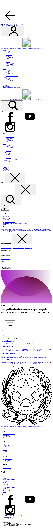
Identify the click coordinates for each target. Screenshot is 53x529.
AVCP (4, 492)
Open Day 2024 (6, 216)
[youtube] (30, 121)
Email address (3, 255)
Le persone (8, 59)
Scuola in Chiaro (6, 435)
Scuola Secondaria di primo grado (12, 338)
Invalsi (4, 437)
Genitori (31, 229)
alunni (48, 229)
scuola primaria (4, 229)
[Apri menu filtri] (10, 327)
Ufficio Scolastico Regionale (9, 432)
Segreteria (45, 229)
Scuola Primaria (6, 218)
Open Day (28, 229)
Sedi (4, 230)
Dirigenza (5, 217)
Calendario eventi (9, 73)
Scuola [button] (4, 50)
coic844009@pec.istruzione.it (23, 519)
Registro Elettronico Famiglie (9, 222)
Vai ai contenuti (4, 24)
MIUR (4, 431)
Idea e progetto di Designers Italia (7, 527)
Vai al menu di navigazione (12, 24)
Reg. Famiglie (6, 86)
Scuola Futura (6, 224)
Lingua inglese (12, 230)
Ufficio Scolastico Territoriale (9, 434)
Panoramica (8, 51)
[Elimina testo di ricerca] (25, 189)
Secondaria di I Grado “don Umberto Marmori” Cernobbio (15, 223)
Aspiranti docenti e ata (10, 65)
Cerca (2, 193)
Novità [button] (4, 69)
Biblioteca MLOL (6, 84)
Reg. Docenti (6, 85)
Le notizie (8, 71)
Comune (5, 438)
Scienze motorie (47, 230)
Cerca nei (4, 208)
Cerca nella (5, 209)
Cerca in (5, 211)
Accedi (2, 262)
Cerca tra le (4, 207)
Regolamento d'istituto (38, 229)
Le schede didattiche (10, 80)
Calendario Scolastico (7, 220)
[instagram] (10, 131)
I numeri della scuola (10, 57)
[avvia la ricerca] (11, 200)
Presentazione (8, 52)
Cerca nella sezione (6, 205)
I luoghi (7, 56)
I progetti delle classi (10, 81)
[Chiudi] (15, 178)
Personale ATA (8, 231)
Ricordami (4, 261)
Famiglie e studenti (9, 64)
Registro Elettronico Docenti (9, 219)
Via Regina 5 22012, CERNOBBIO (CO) (13, 515)
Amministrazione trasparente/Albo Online (11, 87)
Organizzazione (9, 55)
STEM (33, 230)
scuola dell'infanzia (11, 229)
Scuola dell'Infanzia (9, 335)
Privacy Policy (6, 489)
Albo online (8, 74)
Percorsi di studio (9, 66)
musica (16, 229)
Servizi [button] (4, 60)
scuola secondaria (21, 229)
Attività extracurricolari (39, 230)
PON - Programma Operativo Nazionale (23, 230)
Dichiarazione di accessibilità (9, 490)
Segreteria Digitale (28, 248)
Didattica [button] (5, 77)
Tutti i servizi (8, 67)
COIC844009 (16, 523)
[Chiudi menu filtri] (10, 19)
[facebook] (10, 121)
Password (2, 256)
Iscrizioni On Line (7, 436)
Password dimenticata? (5, 259)
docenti (6, 230)
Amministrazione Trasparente (12, 76)
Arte (12, 231)
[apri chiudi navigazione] (1, 37)
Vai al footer (20, 24)
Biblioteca (3, 231)
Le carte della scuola (10, 53)
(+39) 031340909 (11, 517)
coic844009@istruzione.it (11, 518)
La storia (7, 58)
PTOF (2, 230)
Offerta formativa (9, 79)
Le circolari (8, 72)
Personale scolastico (10, 63)
